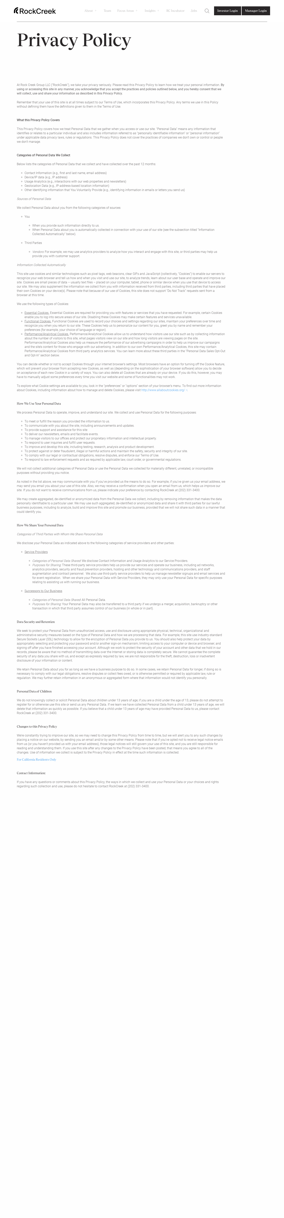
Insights (150, 11)
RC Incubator (175, 11)
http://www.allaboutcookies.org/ (163, 390)
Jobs (194, 11)
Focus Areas (125, 11)
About (88, 11)
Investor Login (227, 11)
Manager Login (256, 11)
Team (107, 11)
